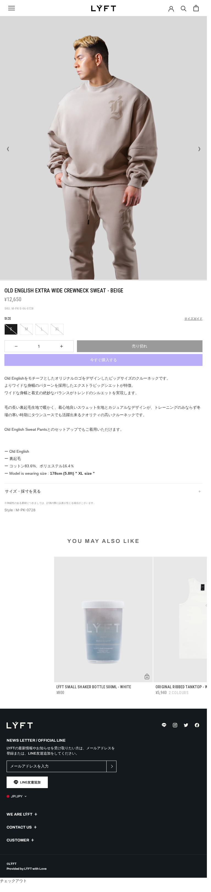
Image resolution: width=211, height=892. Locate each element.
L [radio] (42, 329)
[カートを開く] (196, 8)
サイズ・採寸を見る (23, 491)
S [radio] (11, 329)
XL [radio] (57, 329)
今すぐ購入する (103, 360)
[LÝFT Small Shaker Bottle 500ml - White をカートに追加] (147, 676)
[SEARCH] (184, 8)
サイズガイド (193, 319)
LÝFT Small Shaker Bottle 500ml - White (93, 687)
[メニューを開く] (11, 8)
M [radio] (26, 329)
